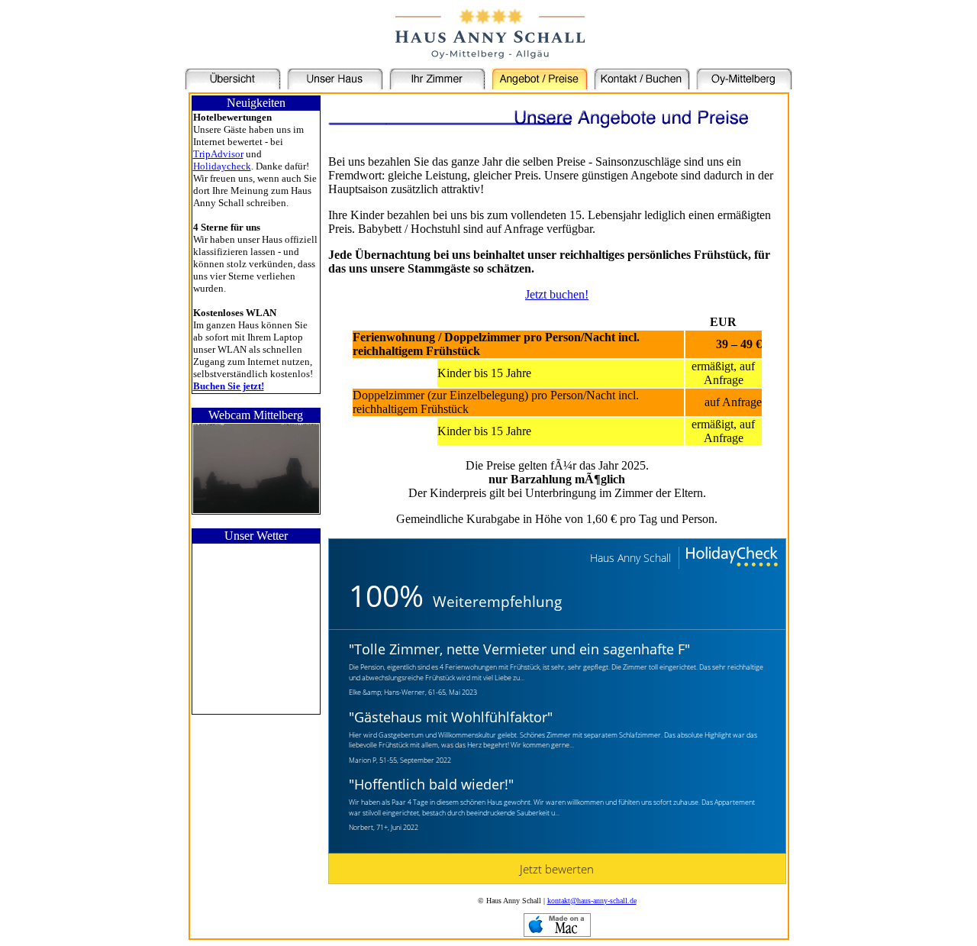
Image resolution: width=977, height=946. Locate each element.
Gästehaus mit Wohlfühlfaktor (450, 717)
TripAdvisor (218, 154)
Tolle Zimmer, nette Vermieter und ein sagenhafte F (519, 649)
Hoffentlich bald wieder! (431, 784)
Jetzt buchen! (556, 294)
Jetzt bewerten (557, 869)
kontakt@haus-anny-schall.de (592, 900)
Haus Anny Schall (630, 558)
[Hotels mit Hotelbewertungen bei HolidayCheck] (730, 557)
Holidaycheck (222, 166)
